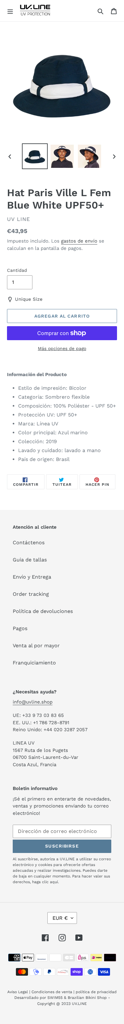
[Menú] (10, 11)
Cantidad (17, 270)
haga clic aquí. (45, 882)
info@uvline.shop (32, 702)
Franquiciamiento (34, 663)
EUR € (60, 918)
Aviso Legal (17, 992)
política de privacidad (96, 992)
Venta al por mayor (36, 646)
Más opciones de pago (62, 348)
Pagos (20, 628)
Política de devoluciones (43, 611)
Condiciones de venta (51, 992)
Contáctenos (29, 542)
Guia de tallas (30, 560)
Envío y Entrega (32, 577)
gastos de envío (79, 241)
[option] (35, 156)
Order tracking (31, 594)
